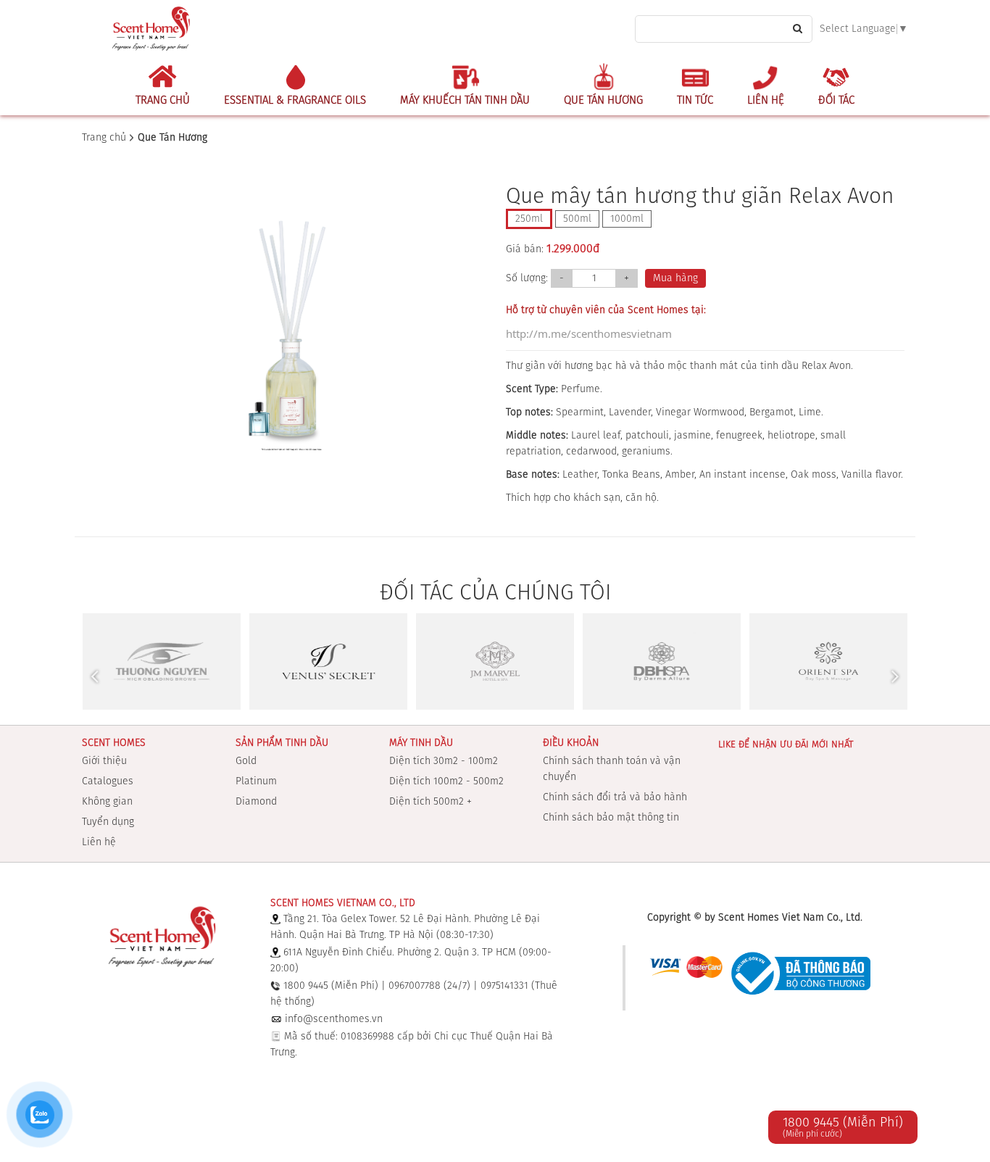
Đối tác (836, 100)
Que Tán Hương (603, 100)
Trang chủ (163, 100)
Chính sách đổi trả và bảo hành (615, 797)
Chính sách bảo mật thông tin (611, 818)
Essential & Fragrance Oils (295, 100)
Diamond (256, 802)
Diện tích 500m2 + (430, 802)
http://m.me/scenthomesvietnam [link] (589, 333)
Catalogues (107, 781)
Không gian (107, 802)
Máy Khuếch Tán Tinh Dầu (465, 100)
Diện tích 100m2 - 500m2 (446, 781)
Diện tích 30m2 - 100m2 (443, 761)
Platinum (256, 781)
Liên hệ (765, 100)
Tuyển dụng (108, 822)
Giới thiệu (104, 761)
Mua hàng (675, 278)
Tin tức (695, 100)
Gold (246, 761)
